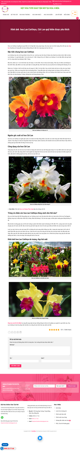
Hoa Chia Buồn (48, 14)
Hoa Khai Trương (25, 14)
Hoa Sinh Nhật (36, 14)
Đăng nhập (75, 13)
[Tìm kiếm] (77, 18)
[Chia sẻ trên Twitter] (12, 332)
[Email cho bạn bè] (15, 332)
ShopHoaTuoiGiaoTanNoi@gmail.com (9, 423)
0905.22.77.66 (35, 418)
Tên (11, 358)
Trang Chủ (6, 14)
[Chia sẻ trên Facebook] (9, 332)
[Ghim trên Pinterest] (17, 332)
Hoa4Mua (34, 431)
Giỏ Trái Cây (14, 14)
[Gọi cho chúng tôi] (2, 417)
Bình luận (12, 344)
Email (42, 358)
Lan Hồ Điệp (58, 14)
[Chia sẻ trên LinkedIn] (20, 332)
